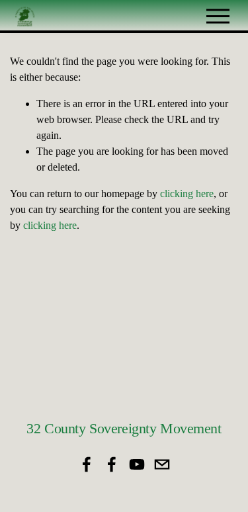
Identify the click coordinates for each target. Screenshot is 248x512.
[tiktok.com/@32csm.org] (162, 464)
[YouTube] (137, 464)
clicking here (187, 193)
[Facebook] (87, 464)
